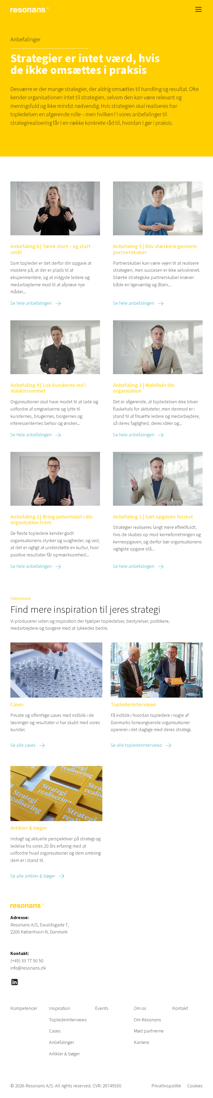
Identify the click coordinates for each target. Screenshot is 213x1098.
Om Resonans (147, 1019)
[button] (197, 9)
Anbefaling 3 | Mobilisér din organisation (144, 388)
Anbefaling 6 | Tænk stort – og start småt (50, 250)
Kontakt (180, 1008)
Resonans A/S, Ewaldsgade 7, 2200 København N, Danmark (39, 928)
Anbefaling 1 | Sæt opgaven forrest (153, 517)
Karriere (141, 1042)
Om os (140, 1008)
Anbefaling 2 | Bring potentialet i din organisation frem (51, 520)
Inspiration (59, 1008)
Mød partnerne (149, 1031)
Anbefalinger (61, 1042)
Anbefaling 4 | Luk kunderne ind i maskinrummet (48, 388)
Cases (17, 705)
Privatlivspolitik (166, 1085)
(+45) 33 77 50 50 (26, 960)
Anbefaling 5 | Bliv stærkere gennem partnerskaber (155, 250)
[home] (29, 9)
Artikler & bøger (28, 828)
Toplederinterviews (133, 705)
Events (101, 1008)
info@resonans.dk (28, 968)
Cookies (195, 1085)
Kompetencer (23, 1008)
